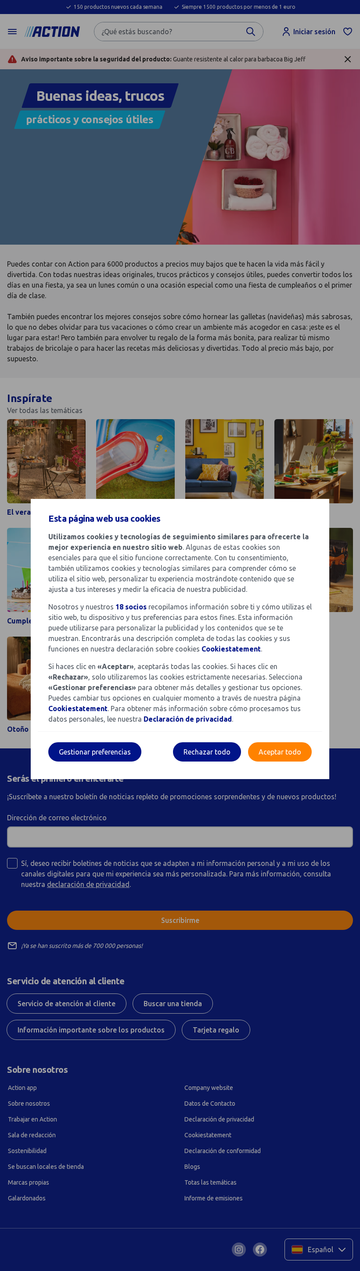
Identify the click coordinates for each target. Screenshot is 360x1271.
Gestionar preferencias (95, 752)
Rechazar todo (207, 752)
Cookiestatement (231, 649)
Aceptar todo (280, 752)
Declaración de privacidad (188, 719)
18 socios (131, 607)
